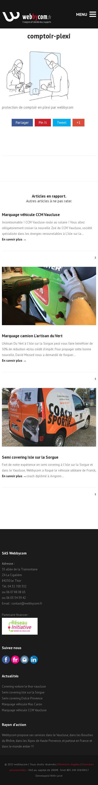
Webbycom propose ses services (23, 735)
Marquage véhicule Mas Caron (22, 704)
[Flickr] (15, 660)
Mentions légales (69, 764)
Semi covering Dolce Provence (22, 698)
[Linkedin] (34, 660)
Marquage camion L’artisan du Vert (32, 335)
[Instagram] (24, 660)
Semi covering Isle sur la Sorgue (30, 457)
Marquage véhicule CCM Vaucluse (31, 214)
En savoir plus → (14, 239)
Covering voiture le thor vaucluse (24, 686)
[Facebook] (6, 660)
